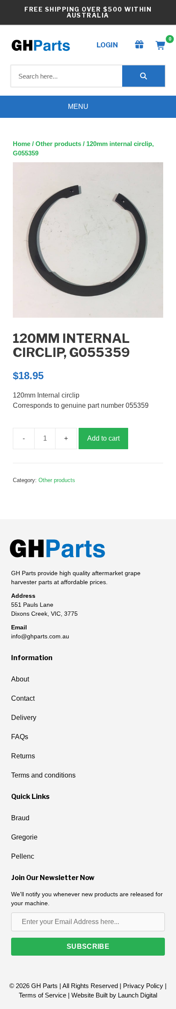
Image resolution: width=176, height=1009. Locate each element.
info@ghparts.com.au (40, 636)
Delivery (23, 717)
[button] (88, 947)
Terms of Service (42, 995)
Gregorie (24, 837)
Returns (23, 756)
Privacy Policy (143, 985)
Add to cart (103, 438)
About (20, 679)
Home (21, 143)
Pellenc (22, 856)
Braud (20, 818)
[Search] (143, 76)
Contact (23, 698)
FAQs (19, 736)
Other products (58, 143)
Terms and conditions (43, 775)
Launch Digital (137, 995)
